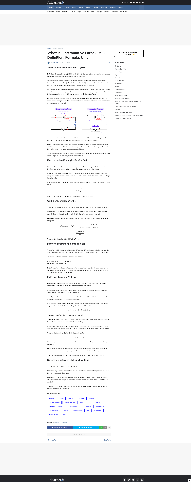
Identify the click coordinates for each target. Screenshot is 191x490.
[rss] (143, 3)
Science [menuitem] (58, 7)
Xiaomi (73, 12)
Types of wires (53, 410)
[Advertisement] (95, 29)
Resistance (81, 398)
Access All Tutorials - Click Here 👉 (129, 53)
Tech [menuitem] (67, 7)
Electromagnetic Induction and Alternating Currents (128, 102)
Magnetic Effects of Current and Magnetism (129, 115)
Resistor (91, 398)
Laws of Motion (120, 81)
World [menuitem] (88, 7)
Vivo (92, 12)
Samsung (65, 12)
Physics (117, 75)
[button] (141, 7)
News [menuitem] (74, 7)
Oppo (79, 12)
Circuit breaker (53, 414)
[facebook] (131, 3)
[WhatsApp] (101, 427)
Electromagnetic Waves (122, 98)
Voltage (70, 398)
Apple (58, 12)
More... (65, 414)
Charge (51, 398)
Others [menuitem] (120, 7)
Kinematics (118, 93)
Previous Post (52, 440)
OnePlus (86, 12)
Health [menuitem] (96, 7)
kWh (88, 410)
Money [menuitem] (80, 7)
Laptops (99, 12)
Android (106, 12)
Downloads (124, 12)
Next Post (107, 440)
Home (49, 48)
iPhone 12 (50, 12)
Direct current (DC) (74, 406)
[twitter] (134, 3)
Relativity (117, 109)
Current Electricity (57, 48)
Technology (118, 72)
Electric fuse (97, 410)
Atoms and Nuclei (120, 90)
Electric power (77, 410)
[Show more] (109, 427)
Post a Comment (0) (79, 434)
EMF (81, 402)
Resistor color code (69, 402)
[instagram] (140, 3)
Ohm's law (88, 406)
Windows (115, 12)
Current (61, 398)
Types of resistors (54, 402)
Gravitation (118, 78)
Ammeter (65, 410)
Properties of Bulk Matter (123, 118)
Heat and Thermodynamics (123, 112)
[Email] (105, 427)
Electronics (118, 66)
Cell (89, 402)
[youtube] (137, 3)
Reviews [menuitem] (112, 7)
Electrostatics (119, 84)
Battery (97, 402)
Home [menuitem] (51, 7)
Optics (117, 87)
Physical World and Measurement (125, 106)
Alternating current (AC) (56, 406)
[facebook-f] (124, 480)
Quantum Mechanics (121, 95)
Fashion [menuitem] (104, 7)
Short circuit (100, 406)
